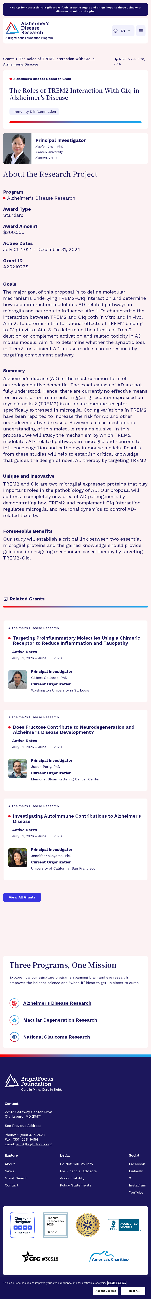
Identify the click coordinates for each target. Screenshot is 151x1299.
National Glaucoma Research (56, 1037)
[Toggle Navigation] (140, 30)
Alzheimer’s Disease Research (57, 1003)
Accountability (72, 1178)
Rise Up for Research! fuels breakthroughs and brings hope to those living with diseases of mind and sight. (75, 9)
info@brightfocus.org (34, 1144)
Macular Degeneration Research (60, 1020)
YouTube (136, 1192)
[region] (75, 1288)
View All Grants (22, 897)
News (9, 1171)
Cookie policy (117, 1282)
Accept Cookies (106, 1290)
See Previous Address (23, 1126)
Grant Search (16, 1178)
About (10, 1164)
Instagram (137, 1185)
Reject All (133, 1290)
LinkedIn (136, 1171)
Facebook (137, 1164)
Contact (11, 1185)
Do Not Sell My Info (76, 1164)
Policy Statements (75, 1185)
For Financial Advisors (78, 1171)
